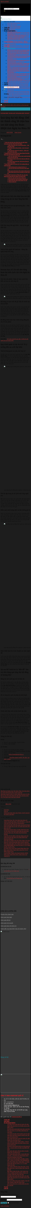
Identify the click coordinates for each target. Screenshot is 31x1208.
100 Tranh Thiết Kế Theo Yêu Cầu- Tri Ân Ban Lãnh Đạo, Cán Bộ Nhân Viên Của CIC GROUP (17, 84)
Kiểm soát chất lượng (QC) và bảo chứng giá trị (19, 171)
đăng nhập (8, 804)
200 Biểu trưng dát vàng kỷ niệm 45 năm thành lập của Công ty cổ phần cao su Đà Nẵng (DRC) (18, 50)
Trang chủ (7, 27)
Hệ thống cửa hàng (9, 814)
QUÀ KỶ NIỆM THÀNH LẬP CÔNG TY (16, 35)
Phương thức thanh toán (7, 914)
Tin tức (6, 83)
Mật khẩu (3, 1200)
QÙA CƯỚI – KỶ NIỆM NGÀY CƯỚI (15, 37)
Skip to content (5, 1)
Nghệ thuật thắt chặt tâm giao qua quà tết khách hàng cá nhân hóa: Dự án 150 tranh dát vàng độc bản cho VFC (17, 826)
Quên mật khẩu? (5, 1206)
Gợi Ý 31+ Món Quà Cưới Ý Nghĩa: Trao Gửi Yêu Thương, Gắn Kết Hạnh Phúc (18, 95)
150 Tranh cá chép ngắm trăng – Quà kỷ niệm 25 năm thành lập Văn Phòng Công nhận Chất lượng (18, 47)
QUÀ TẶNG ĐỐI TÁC (12, 25)
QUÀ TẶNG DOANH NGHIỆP (14, 26)
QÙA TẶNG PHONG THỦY (13, 39)
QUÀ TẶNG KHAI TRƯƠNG (13, 32)
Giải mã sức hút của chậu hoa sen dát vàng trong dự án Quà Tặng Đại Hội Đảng (15, 143)
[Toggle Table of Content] (2, 139)
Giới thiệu (6, 29)
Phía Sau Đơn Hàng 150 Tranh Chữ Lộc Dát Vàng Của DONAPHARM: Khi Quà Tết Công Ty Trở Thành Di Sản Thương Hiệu (17, 845)
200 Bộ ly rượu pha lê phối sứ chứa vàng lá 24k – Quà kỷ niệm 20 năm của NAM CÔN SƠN (18, 68)
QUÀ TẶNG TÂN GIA (12, 31)
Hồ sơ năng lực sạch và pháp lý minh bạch (18, 179)
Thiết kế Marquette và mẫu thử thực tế (17, 167)
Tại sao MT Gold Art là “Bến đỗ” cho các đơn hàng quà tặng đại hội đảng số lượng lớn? (16, 175)
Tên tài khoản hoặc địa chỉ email (10, 1195)
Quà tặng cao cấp (12, 113)
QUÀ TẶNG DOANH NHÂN (13, 28)
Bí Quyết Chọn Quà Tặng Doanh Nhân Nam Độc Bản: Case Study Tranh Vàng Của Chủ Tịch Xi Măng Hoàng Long (16, 850)
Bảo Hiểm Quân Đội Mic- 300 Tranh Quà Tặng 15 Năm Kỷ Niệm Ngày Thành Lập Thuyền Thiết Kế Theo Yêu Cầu (18, 88)
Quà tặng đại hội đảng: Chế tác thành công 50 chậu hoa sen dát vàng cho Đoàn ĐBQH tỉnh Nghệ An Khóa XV (16, 837)
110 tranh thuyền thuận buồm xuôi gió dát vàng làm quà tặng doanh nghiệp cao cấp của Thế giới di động (18, 40)
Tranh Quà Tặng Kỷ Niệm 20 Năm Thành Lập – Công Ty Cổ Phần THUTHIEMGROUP (18, 61)
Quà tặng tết (27, 113)
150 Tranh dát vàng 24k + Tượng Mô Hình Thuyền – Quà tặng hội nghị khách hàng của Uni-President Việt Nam (18, 75)
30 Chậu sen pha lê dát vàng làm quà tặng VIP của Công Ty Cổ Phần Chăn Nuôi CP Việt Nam (18, 53)
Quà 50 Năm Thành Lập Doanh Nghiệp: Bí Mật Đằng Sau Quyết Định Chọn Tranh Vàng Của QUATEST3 (16, 854)
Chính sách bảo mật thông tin (8, 926)
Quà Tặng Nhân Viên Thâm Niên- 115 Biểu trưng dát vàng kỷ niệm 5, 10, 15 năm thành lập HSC (18, 81)
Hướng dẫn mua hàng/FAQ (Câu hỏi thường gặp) (13, 929)
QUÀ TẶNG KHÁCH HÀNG (13, 23)
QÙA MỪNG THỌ (11, 34)
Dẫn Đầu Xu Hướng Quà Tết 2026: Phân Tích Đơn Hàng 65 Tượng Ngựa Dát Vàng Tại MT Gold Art (15, 791)
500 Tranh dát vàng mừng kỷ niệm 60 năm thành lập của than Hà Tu (18, 1139)
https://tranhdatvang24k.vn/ (16, 754)
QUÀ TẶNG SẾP (11, 29)
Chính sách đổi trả (5, 920)
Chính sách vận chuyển (7, 923)
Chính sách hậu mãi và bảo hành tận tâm (17, 180)
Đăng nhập (3, 1203)
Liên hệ (6, 102)
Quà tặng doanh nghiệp (20, 113)
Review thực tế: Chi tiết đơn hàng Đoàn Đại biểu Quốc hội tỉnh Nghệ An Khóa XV (17, 154)
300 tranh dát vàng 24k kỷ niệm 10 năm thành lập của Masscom (18, 1151)
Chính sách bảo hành (6, 917)
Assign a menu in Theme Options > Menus (16, 42)
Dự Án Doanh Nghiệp (9, 48)
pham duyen (18, 132)
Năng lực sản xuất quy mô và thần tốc (17, 177)
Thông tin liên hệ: (12, 181)
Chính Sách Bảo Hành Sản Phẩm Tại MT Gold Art (17, 813)
